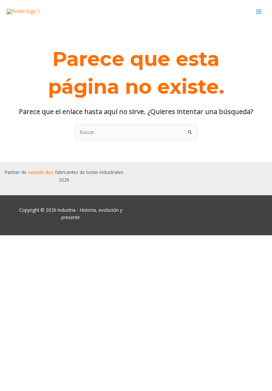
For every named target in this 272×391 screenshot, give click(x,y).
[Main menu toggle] (259, 11)
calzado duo (41, 172)
